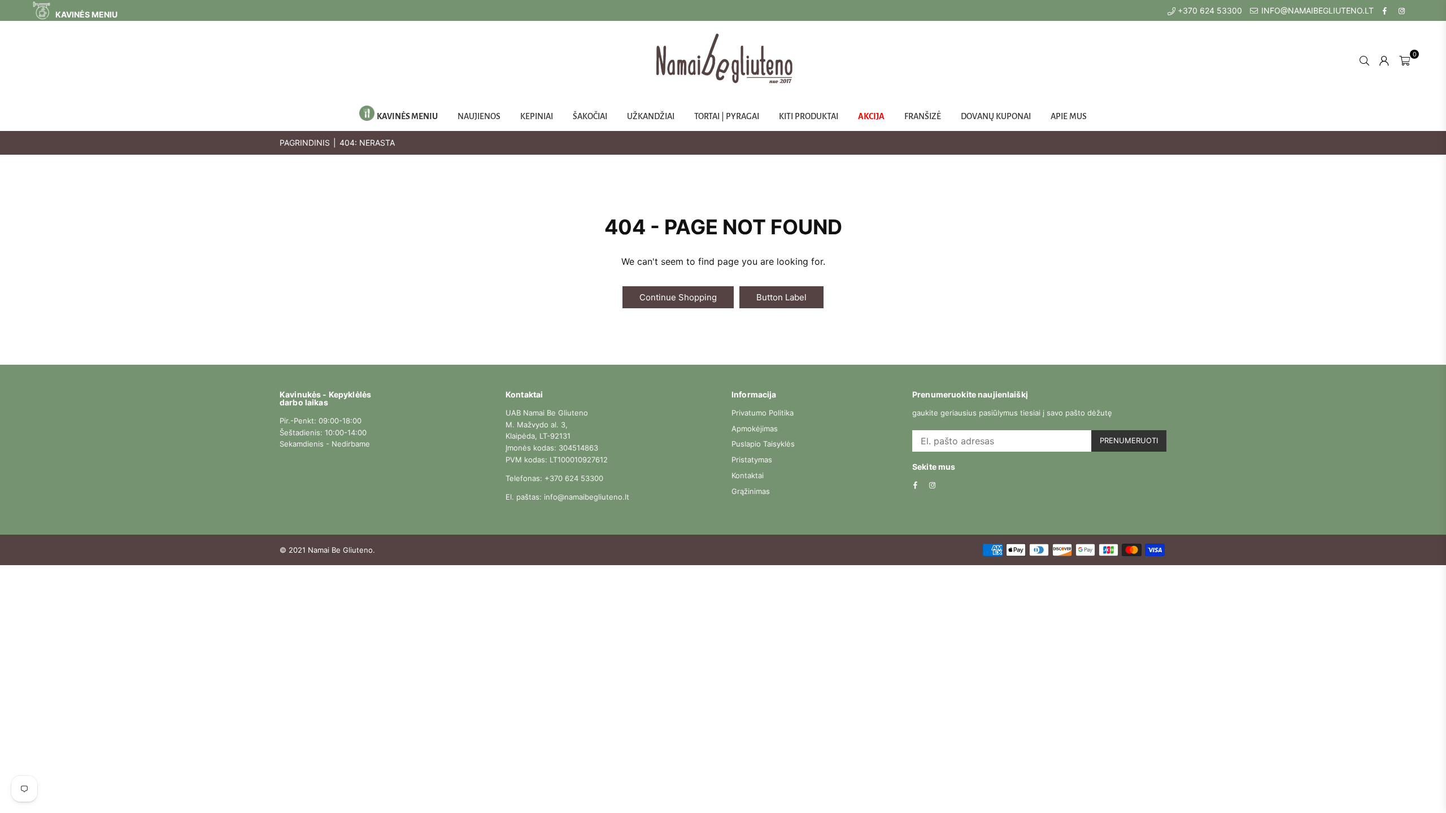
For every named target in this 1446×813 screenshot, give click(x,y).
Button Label (781, 297)
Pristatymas (751, 459)
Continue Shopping (678, 297)
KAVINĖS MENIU (85, 14)
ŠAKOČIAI (590, 116)
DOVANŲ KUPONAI (996, 116)
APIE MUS (1069, 116)
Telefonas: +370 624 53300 (554, 478)
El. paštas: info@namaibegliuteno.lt (567, 496)
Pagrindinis (305, 142)
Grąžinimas (750, 491)
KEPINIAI (536, 116)
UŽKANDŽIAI (650, 116)
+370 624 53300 (1208, 10)
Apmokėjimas (754, 428)
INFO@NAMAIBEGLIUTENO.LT (1316, 10)
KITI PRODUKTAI (808, 116)
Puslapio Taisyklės (763, 443)
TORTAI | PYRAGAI (726, 116)
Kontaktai (747, 475)
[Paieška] (1364, 59)
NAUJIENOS (479, 116)
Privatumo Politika (762, 412)
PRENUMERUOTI (1129, 440)
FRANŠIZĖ (922, 116)
